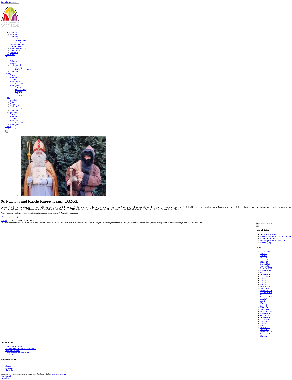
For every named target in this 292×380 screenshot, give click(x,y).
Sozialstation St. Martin (268, 234)
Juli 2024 (263, 299)
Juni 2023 (263, 324)
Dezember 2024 (266, 291)
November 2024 (266, 293)
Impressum (9, 368)
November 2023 (266, 313)
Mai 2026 (263, 258)
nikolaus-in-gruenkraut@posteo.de (13, 217)
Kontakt (8, 366)
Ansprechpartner (11, 364)
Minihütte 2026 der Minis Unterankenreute (275, 236)
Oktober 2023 (265, 315)
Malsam (4, 221)
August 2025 (265, 276)
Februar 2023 (265, 328)
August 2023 (265, 319)
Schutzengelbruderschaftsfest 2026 (272, 241)
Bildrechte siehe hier (59, 374)
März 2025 (264, 284)
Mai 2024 (263, 303)
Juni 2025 (263, 280)
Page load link (6, 376)
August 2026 (265, 252)
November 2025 (266, 270)
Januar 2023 (264, 330)
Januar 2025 (264, 289)
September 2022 (266, 334)
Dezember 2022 (266, 332)
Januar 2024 (264, 309)
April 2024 (264, 305)
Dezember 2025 (266, 268)
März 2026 (264, 262)
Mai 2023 (263, 326)
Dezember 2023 (266, 311)
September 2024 (266, 297)
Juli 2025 (263, 278)
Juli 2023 (263, 321)
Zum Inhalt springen (8, 2)
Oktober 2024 (265, 295)
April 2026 (264, 260)
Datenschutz (9, 370)
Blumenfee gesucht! (267, 238)
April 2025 (264, 282)
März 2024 (264, 307)
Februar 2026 (265, 264)
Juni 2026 (263, 256)
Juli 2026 (263, 254)
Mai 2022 (263, 336)
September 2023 (266, 317)
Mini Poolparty (266, 243)
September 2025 (266, 274)
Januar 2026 (264, 266)
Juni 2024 (263, 301)
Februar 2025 (265, 287)
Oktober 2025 (265, 272)
